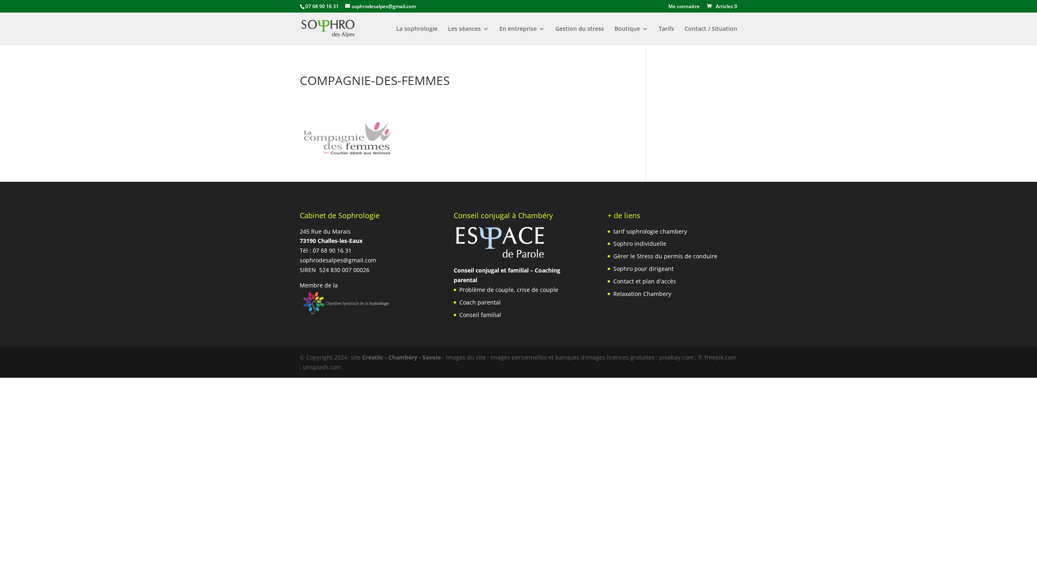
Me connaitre (684, 7)
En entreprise (518, 29)
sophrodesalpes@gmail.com (338, 260)
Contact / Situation (711, 29)
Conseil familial (480, 315)
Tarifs (666, 29)
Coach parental (480, 302)
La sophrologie (416, 29)
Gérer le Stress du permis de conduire (665, 256)
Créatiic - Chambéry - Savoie (401, 357)
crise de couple (537, 290)
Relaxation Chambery (642, 294)
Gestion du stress (579, 29)
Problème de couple (486, 290)
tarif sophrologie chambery (650, 231)
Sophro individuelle (639, 243)
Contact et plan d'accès (644, 281)
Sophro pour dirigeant (643, 268)
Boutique (627, 29)
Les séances (464, 29)
